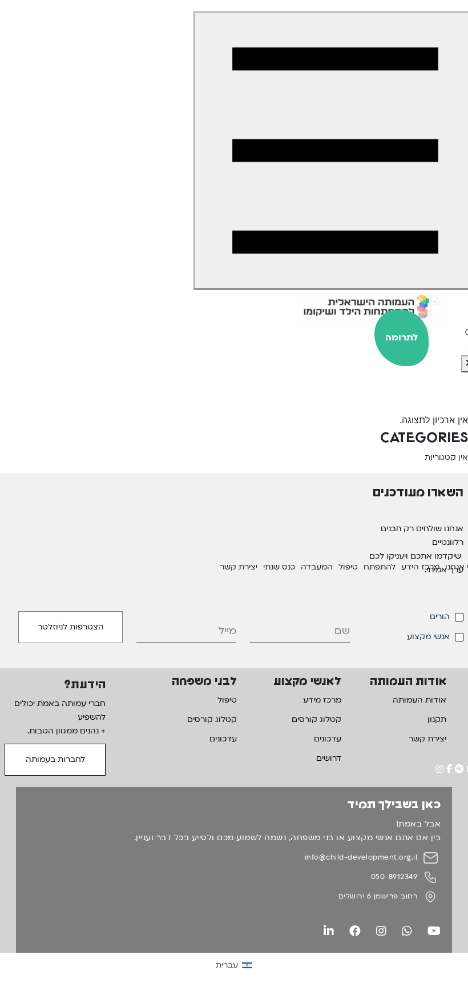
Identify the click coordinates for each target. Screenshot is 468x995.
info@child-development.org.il (361, 857)
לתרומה (401, 337)
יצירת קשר (238, 566)
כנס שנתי (279, 566)
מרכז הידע (420, 566)
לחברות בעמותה (55, 759)
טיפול (348, 566)
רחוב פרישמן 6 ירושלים (378, 896)
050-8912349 (394, 876)
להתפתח (380, 566)
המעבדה (317, 566)
